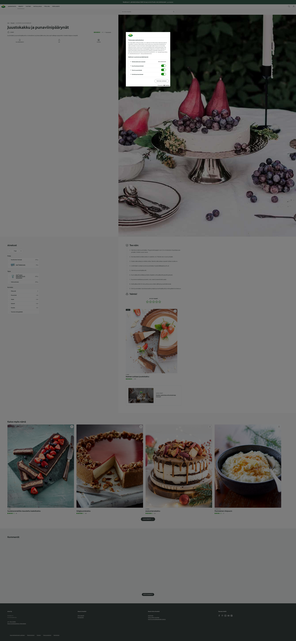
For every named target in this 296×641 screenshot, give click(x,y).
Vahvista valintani (162, 81)
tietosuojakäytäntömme (146, 53)
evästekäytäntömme (134, 53)
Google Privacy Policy (162, 52)
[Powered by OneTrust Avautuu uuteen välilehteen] (163, 85)
